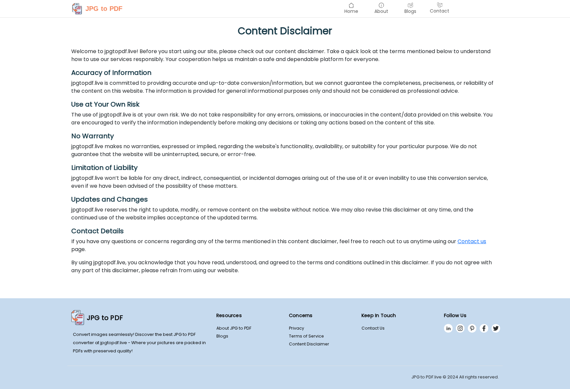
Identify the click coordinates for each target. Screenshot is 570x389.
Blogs (222, 336)
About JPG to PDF (233, 328)
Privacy (296, 328)
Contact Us (373, 328)
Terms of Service (306, 336)
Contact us (472, 241)
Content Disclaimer (309, 344)
